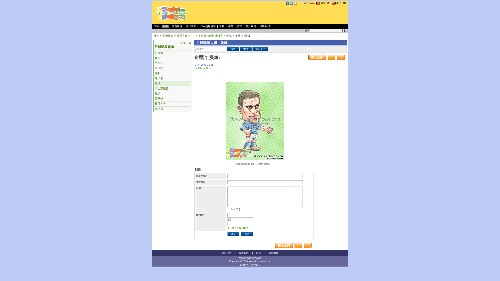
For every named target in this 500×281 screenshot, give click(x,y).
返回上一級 (185, 43)
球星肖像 (182, 35)
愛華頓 (159, 98)
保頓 (157, 93)
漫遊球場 (177, 26)
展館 (165, 26)
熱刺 (157, 73)
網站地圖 (273, 253)
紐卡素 (159, 78)
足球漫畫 (191, 26)
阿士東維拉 (162, 88)
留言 (239, 26)
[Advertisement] (276, 14)
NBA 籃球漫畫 (208, 26)
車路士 (159, 63)
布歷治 (201, 68)
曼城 (229, 35)
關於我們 (251, 26)
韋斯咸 (159, 108)
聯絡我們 (265, 26)
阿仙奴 (159, 68)
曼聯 (157, 58)
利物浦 (159, 52)
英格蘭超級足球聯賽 (210, 35)
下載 (221, 26)
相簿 (230, 26)
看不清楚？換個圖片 (237, 228)
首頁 (156, 26)
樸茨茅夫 (160, 103)
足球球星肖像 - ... (167, 47)
